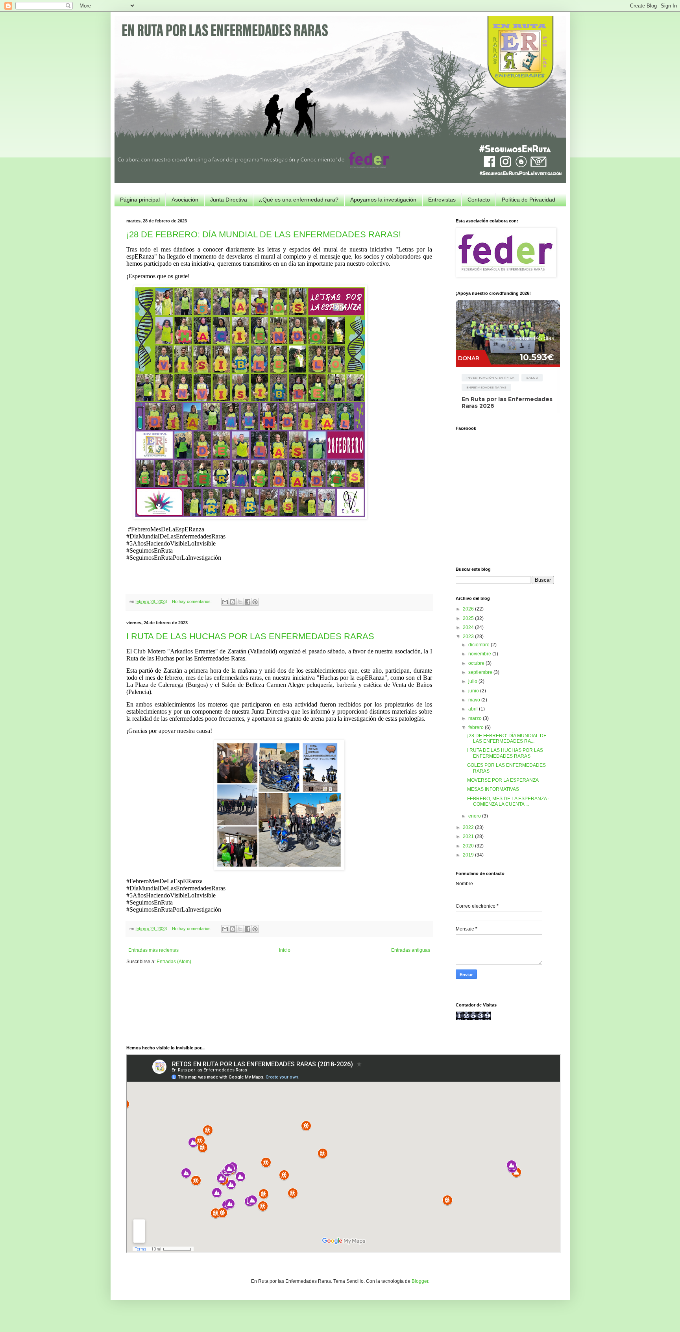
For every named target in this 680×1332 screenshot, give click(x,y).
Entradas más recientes (153, 950)
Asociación (185, 199)
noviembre (480, 654)
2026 (469, 609)
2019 (469, 855)
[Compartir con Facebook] (247, 602)
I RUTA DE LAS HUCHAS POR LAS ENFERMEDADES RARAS (250, 636)
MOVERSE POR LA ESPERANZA (503, 780)
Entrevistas (442, 199)
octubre (477, 663)
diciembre (479, 645)
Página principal (140, 199)
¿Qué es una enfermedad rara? (298, 199)
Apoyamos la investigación (383, 199)
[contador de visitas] (473, 1018)
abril (473, 709)
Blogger (420, 1281)
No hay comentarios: (192, 601)
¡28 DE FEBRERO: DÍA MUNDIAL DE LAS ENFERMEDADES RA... (507, 738)
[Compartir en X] (240, 602)
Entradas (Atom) (174, 961)
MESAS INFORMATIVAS (493, 789)
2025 (469, 618)
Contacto (479, 199)
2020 (469, 846)
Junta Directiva (228, 199)
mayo (474, 700)
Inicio (284, 950)
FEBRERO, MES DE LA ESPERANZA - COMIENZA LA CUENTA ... (508, 801)
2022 (469, 827)
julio (473, 681)
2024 (469, 627)
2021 (469, 836)
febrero (476, 727)
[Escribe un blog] (233, 602)
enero (475, 816)
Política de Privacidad (528, 199)
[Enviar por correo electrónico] (225, 602)
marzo (475, 718)
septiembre (480, 672)
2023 (469, 636)
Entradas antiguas (410, 950)
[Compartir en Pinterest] (255, 602)
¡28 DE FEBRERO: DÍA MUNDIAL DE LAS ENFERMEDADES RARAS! (263, 234)
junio (474, 691)
